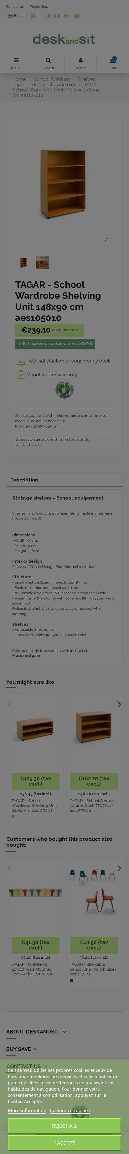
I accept (64, 1143)
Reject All (64, 1125)
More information (27, 1110)
